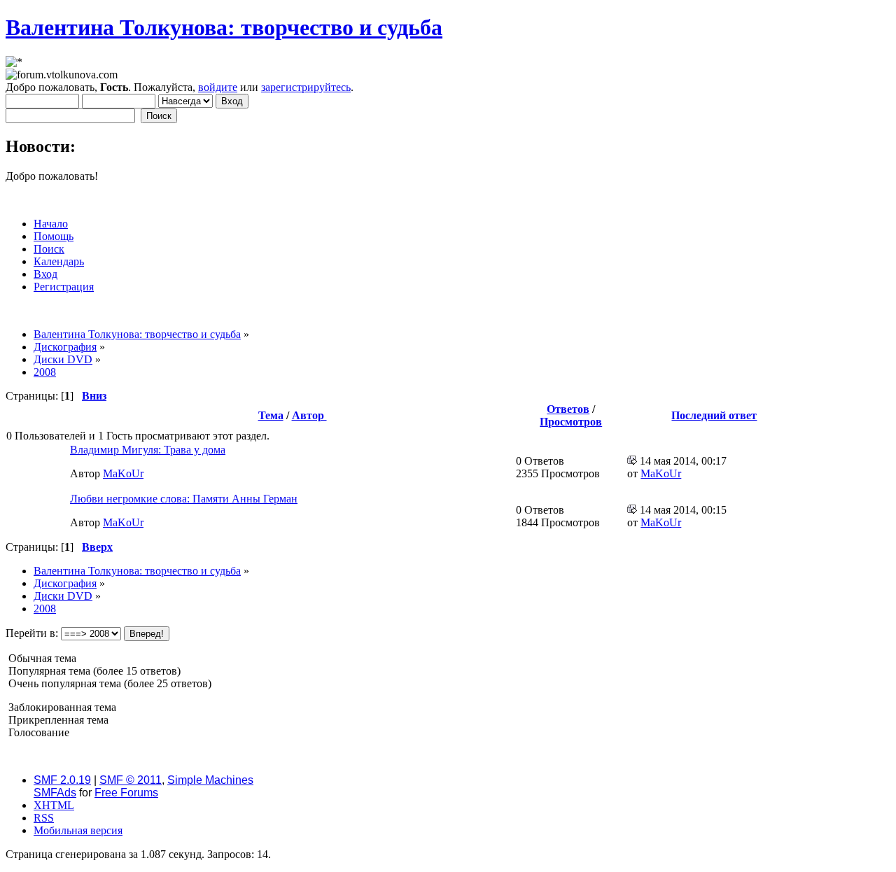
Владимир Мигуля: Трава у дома (147, 450)
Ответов (568, 409)
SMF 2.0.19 (62, 780)
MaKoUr (123, 473)
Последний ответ (714, 415)
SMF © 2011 (130, 780)
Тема (271, 415)
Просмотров (571, 422)
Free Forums (126, 793)
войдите (217, 87)
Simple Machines (210, 780)
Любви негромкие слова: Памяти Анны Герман (184, 499)
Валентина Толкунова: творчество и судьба (224, 27)
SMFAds (55, 793)
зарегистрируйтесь (306, 87)
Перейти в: (32, 633)
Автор (309, 415)
